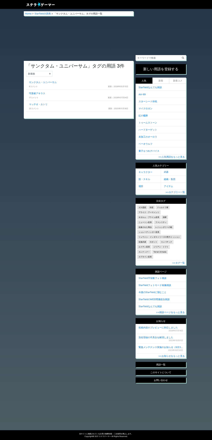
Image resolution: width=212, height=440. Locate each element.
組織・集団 (169, 179)
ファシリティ (161, 222)
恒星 (151, 207)
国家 (165, 217)
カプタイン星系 (145, 257)
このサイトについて (160, 372)
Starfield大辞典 (42, 13)
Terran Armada (159, 252)
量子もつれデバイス (149, 150)
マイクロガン (145, 108)
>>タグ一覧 (178, 262)
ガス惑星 (142, 207)
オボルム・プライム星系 (149, 217)
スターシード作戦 (148, 101)
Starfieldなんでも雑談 (150, 87)
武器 (166, 171)
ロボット (153, 242)
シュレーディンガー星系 (149, 232)
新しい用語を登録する (161, 69)
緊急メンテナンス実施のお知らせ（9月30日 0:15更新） (161, 347)
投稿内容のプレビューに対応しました (158, 327)
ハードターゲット (148, 129)
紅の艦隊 (143, 115)
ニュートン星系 (145, 222)
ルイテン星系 (144, 247)
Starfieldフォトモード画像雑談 (155, 285)
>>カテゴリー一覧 (175, 192)
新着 (160, 80)
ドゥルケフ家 (162, 207)
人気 (144, 80)
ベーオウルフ (145, 143)
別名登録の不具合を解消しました (156, 337)
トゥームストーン (148, 122)
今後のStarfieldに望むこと (152, 292)
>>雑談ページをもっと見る (170, 312)
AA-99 (142, 94)
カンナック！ (144, 252)
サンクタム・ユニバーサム (43, 82)
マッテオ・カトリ (38, 104)
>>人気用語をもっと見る (171, 156)
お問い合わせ (161, 380)
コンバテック (166, 242)
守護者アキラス (37, 93)
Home (28, 13)
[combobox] (161, 58)
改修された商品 (145, 227)
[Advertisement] (78, 38)
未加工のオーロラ (148, 136)
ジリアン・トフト (160, 247)
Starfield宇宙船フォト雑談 (152, 278)
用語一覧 (160, 364)
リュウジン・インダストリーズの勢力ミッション (159, 237)
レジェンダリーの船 (163, 227)
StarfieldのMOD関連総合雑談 (154, 299)
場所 (141, 186)
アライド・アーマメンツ (149, 212)
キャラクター (145, 172)
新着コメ (177, 80)
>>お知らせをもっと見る (171, 355)
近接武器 (142, 242)
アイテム (168, 186)
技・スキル (144, 179)
